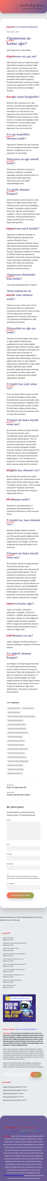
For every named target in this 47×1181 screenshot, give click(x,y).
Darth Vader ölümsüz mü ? (11, 948)
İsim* (8, 844)
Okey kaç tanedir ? (8, 938)
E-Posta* (9, 854)
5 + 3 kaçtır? (11, 883)
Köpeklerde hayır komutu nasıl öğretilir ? (15, 943)
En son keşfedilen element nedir (17, 749)
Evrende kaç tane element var (17, 757)
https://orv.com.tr (6, 920)
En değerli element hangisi (16, 741)
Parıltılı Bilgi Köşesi (32, 5)
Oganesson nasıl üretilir (15, 765)
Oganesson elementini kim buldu (18, 761)
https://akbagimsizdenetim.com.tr (30, 917)
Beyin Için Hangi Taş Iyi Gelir (11, 1100)
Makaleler (15, 703)
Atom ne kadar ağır (13, 712)
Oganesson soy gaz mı (15, 773)
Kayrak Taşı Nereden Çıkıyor (18, 795)
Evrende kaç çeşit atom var (16, 753)
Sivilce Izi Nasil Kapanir (10, 1093)
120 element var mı (13, 708)
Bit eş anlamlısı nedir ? (9, 985)
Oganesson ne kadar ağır (15, 769)
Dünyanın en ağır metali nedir (17, 728)
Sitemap (16, 920)
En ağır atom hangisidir (15, 737)
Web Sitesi (10, 864)
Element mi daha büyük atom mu (18, 733)
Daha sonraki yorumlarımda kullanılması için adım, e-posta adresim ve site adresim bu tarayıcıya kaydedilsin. (23, 877)
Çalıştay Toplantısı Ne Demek (11, 1087)
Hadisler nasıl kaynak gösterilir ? (12, 980)
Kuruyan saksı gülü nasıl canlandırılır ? (14, 954)
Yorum (9, 820)
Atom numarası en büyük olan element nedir (21, 716)
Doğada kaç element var (15, 720)
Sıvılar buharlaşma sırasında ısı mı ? (13, 975)
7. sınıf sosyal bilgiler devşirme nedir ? (14, 969)
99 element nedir (28, 708)
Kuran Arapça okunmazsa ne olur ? (13, 959)
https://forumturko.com (8, 917)
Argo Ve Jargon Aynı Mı (16, 787)
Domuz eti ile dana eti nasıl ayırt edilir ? (14, 964)
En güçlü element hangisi (15, 745)
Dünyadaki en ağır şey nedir (16, 724)
